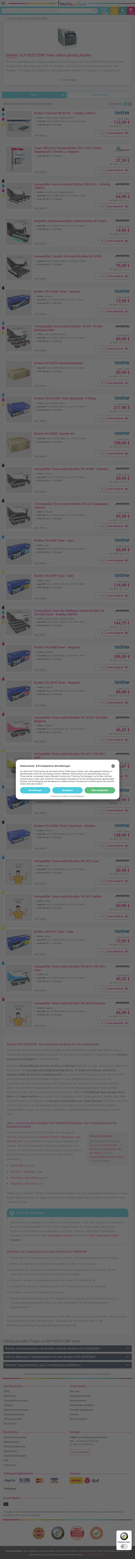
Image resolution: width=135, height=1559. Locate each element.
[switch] (124, 1546)
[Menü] (130, 1532)
